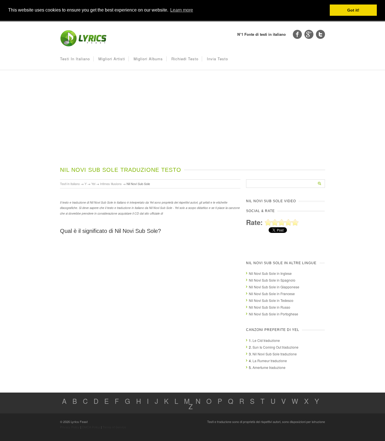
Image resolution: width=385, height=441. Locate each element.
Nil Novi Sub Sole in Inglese (270, 273)
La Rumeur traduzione (270, 360)
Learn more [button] (181, 10)
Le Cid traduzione (266, 340)
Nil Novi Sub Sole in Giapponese (274, 286)
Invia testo (217, 58)
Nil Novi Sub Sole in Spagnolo (272, 280)
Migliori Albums (148, 58)
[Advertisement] (192, 123)
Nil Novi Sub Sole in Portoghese (273, 313)
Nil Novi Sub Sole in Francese (272, 293)
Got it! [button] (353, 10)
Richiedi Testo (184, 58)
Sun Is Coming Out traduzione (275, 347)
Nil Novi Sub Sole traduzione (275, 353)
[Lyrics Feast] (83, 45)
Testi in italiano (75, 58)
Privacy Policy (69, 427)
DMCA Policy (91, 427)
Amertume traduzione (269, 367)
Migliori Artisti (111, 58)
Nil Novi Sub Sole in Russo (269, 307)
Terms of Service (114, 427)
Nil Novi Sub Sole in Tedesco (271, 300)
